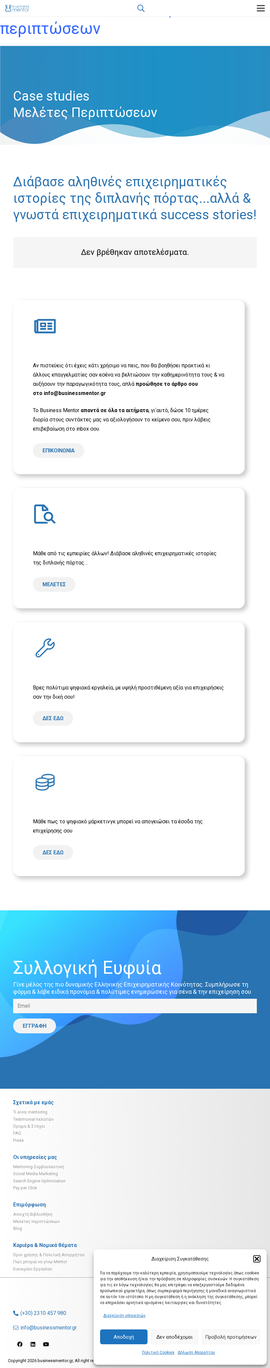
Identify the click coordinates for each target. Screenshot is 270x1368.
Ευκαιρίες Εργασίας (32, 1268)
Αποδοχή (124, 1337)
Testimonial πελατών (33, 1119)
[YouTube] (46, 1344)
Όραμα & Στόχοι (29, 1126)
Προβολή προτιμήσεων (230, 1337)
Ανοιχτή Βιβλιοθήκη (32, 1214)
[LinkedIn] (33, 1344)
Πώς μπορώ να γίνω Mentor (40, 1261)
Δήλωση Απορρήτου (196, 1352)
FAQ (17, 1133)
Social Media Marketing (35, 1173)
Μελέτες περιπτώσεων (36, 1221)
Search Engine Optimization (39, 1180)
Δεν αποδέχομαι (174, 1337)
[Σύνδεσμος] (17, 8)
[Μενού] (261, 8)
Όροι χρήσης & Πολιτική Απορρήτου (49, 1254)
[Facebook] (19, 1344)
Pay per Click (25, 1187)
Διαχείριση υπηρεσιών (124, 1315)
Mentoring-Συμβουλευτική (38, 1166)
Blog (17, 1228)
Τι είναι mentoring (30, 1112)
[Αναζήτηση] (140, 8)
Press (18, 1140)
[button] (257, 1259)
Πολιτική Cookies (158, 1352)
